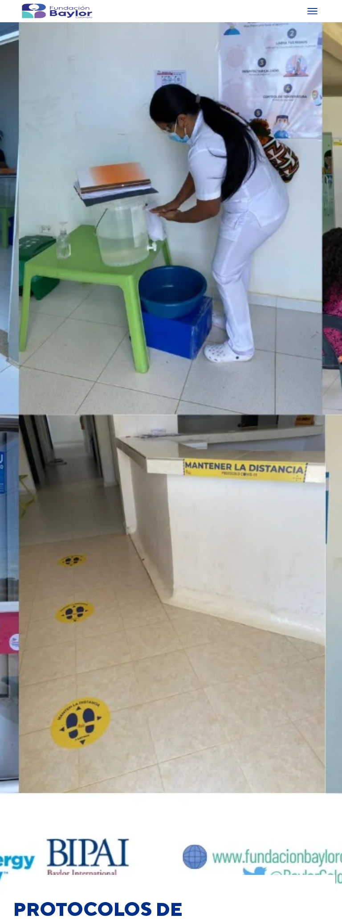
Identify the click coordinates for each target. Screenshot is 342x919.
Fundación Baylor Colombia (28, 11)
